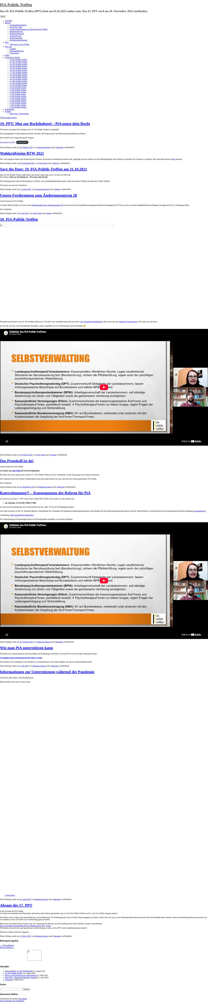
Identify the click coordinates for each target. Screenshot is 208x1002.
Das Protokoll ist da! (17, 461)
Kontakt (8, 111)
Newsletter (23, 999)
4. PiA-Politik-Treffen (18, 101)
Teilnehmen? (10, 109)
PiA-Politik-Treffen (16, 5)
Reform (8, 23)
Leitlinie (13, 49)
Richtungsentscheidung (18, 40)
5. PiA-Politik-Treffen (18, 99)
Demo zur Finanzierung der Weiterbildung (21, 975)
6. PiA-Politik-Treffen (18, 96)
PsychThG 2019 (16, 27)
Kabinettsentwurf (16, 32)
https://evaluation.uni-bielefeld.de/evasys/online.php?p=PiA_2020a (25, 926)
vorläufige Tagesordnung (127, 322)
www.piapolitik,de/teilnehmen (91, 322)
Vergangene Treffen (12, 57)
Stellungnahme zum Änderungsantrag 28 (47, 205)
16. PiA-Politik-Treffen (18, 75)
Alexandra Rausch (44, 147)
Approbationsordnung (18, 25)
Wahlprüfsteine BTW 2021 (22, 153)
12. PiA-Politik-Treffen (18, 81)
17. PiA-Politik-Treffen (18, 73)
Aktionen (55, 163)
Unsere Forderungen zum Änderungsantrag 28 (38, 195)
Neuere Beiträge (7, 948)
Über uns (8, 47)
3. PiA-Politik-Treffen (18, 103)
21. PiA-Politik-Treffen (18, 64)
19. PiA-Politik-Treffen (18, 68)
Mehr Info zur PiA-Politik (19, 44)
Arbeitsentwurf (15, 36)
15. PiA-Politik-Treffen (18, 77)
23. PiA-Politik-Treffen (18, 60)
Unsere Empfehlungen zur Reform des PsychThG (29, 29)
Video (7, 55)
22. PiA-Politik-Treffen (18, 62)
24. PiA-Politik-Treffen (13, 973)
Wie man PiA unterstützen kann (26, 648)
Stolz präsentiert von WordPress (12, 1001)
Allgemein (59, 147)
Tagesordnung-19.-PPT (7, 142)
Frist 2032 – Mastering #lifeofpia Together (21, 978)
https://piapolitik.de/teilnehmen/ (22, 515)
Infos (7, 42)
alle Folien (17, 471)
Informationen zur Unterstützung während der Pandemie (47, 672)
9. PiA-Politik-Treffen (18, 88)
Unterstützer (14, 53)
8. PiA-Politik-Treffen (18, 92)
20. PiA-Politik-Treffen (18, 66)
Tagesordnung (199, 511)
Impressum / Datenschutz (19, 114)
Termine (57, 189)
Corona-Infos (10, 895)
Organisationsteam (17, 51)
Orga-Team (43, 163)
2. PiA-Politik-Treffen (18, 105)
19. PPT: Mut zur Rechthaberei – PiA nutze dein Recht (45, 123)
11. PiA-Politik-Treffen (18, 83)
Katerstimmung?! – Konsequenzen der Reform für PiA (45, 493)
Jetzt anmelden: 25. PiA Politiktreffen (19, 971)
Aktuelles (8, 21)
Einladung (9, 980)
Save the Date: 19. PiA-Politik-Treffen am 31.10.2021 (43, 169)
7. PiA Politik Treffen (18, 94)
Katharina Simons (45, 487)
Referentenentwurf (17, 34)
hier (173, 159)
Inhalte (48, 213)
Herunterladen (22, 142)
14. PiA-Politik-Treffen (18, 79)
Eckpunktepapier (16, 38)
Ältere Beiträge (7, 945)
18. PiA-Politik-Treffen (18, 70)
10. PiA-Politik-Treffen (18, 86)
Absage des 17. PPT (16, 905)
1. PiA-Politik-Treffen (18, 107)
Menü (3, 16)
